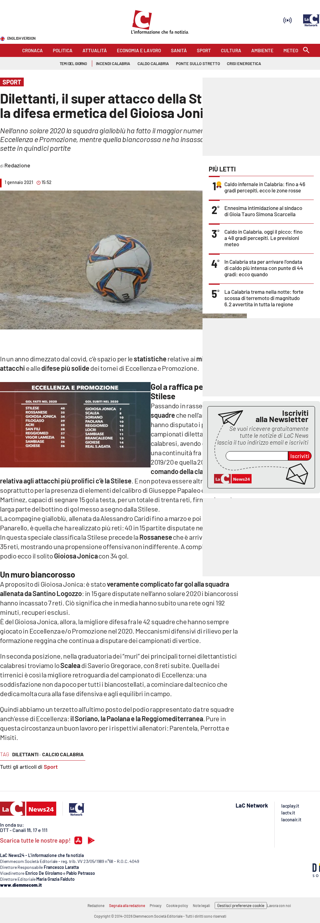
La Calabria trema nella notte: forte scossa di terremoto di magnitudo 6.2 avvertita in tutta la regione (263, 297)
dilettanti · (26, 754)
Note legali (201, 905)
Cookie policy (177, 905)
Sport (51, 766)
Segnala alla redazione (127, 905)
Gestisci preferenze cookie (240, 905)
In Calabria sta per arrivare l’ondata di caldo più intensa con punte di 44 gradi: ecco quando (263, 267)
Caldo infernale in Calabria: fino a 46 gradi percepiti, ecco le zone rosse (264, 187)
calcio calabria (63, 754)
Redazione (96, 905)
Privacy (156, 905)
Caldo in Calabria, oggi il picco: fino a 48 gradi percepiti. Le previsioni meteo (263, 237)
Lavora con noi (279, 905)
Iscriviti (299, 455)
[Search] (306, 50)
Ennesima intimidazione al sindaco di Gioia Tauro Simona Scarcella (263, 211)
